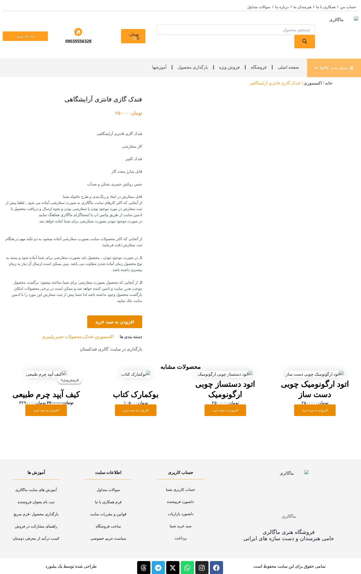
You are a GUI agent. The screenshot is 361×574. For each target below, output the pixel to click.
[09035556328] (78, 32)
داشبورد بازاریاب (180, 514)
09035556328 (78, 41)
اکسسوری (313, 83)
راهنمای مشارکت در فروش (36, 526)
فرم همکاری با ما (108, 502)
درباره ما (282, 7)
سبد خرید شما (181, 526)
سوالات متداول (258, 7)
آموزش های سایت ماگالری (36, 490)
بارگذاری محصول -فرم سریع (36, 514)
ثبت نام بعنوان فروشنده (36, 502)
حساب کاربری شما (180, 489)
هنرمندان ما (302, 7)
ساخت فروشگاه (108, 526)
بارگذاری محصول (193, 67)
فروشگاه (259, 67)
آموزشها (159, 67)
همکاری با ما (325, 7)
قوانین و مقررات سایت (108, 514)
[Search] (304, 41)
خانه (328, 83)
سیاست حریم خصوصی (108, 538)
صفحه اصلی (288, 67)
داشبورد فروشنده (180, 502)
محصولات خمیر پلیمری (62, 336)
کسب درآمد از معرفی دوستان (36, 538)
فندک (88, 336)
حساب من (348, 7)
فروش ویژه (229, 67)
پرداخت (181, 538)
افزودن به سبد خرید (114, 321)
